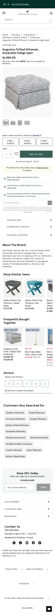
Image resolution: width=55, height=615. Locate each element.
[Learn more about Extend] (41, 135)
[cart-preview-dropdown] (51, 13)
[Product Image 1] (13, 123)
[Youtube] (27, 542)
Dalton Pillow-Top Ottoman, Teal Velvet (33, 303)
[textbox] (7, 154)
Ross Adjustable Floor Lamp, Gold (33, 353)
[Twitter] (40, 542)
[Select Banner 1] (6, 4)
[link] (27, 220)
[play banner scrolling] (8, 4)
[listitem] (15, 412)
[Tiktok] (21, 542)
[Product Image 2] (20, 123)
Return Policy (42, 167)
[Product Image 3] (27, 123)
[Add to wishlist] (16, 154)
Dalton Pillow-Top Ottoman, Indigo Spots (12, 303)
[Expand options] (51, 220)
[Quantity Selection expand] (10, 154)
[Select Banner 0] (4, 4)
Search (9, 19)
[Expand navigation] (5, 12)
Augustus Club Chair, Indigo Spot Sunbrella (12, 351)
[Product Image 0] (6, 123)
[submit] (50, 21)
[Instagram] (15, 542)
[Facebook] (34, 542)
